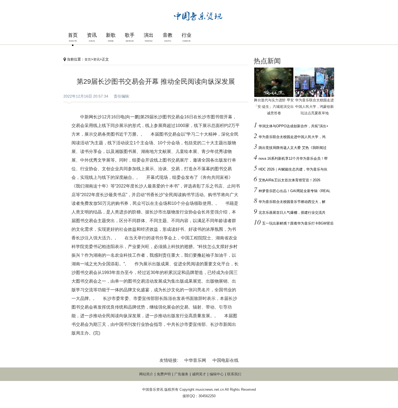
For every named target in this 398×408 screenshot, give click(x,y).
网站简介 (146, 374)
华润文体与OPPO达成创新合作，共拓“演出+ (293, 126)
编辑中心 (217, 374)
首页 (87, 59)
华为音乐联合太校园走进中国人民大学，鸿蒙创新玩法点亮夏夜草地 (314, 106)
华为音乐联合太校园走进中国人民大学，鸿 (292, 137)
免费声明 (164, 374)
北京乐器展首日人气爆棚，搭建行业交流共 (292, 212)
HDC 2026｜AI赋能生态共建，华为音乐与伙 (293, 169)
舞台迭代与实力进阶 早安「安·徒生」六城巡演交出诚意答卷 (274, 106)
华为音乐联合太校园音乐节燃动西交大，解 (292, 202)
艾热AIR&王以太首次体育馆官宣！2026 (289, 180)
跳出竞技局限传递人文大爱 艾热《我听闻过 (293, 148)
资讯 (96, 59)
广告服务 (181, 374)
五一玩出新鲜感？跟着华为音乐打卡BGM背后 (298, 223)
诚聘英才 (199, 374)
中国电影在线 (226, 360)
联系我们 (234, 374)
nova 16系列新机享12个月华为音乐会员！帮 (293, 158)
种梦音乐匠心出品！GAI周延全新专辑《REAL (294, 191)
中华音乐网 (195, 360)
